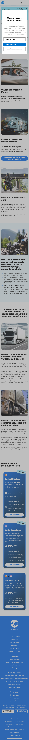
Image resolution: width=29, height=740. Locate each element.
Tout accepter (11, 44)
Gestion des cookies (14, 49)
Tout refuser (10, 39)
